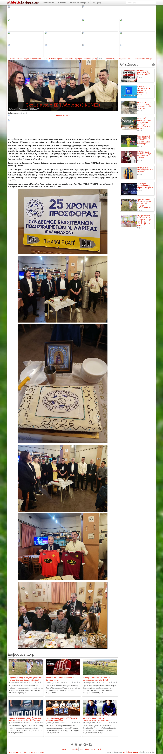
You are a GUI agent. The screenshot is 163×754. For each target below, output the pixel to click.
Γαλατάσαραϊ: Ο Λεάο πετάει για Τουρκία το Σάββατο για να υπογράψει (143, 140)
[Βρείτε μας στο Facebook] (72, 744)
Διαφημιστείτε (97, 749)
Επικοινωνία (73, 749)
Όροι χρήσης (85, 749)
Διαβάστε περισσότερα (143, 58)
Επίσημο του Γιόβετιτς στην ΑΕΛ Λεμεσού (145, 170)
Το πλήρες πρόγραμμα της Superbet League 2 (145, 186)
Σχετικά (63, 749)
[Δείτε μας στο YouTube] (76, 744)
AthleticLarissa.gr (130, 752)
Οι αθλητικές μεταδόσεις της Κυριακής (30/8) (143, 72)
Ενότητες (97, 2)
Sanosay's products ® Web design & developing (26, 752)
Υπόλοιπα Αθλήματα (79, 2)
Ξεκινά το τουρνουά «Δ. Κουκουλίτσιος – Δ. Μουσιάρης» (97, 719)
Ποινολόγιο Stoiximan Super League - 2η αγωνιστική (144, 89)
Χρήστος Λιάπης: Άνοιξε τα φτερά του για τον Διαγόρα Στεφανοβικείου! (25, 679)
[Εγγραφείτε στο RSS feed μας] (90, 744)
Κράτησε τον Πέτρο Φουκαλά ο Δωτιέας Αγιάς (60, 679)
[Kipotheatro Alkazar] (63, 115)
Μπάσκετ (62, 2)
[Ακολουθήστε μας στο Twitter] (80, 744)
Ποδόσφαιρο (48, 2)
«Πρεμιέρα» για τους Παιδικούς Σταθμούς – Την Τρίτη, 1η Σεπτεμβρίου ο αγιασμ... (144, 220)
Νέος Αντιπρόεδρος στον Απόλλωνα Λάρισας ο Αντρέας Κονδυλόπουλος (25, 719)
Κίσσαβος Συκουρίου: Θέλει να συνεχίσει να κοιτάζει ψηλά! (96, 679)
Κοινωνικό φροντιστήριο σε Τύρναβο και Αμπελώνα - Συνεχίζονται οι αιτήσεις (101, 58)
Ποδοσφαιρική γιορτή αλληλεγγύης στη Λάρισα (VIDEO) (61, 719)
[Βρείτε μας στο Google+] (86, 744)
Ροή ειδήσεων (128, 64)
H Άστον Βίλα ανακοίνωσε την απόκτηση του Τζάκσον (144, 155)
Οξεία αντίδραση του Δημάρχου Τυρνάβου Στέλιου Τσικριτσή (39, 58)
